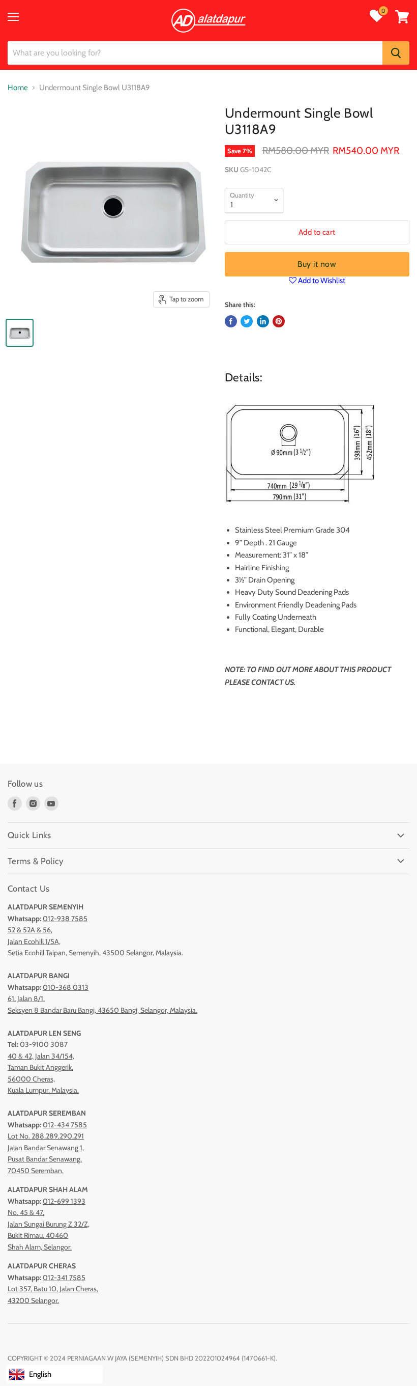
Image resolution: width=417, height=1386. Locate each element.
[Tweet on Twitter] (247, 321)
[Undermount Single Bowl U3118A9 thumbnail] (20, 333)
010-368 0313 (65, 987)
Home (18, 88)
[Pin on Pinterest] (279, 321)
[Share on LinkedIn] (263, 321)
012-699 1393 (64, 1201)
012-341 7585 (64, 1277)
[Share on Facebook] (231, 321)
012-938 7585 (65, 918)
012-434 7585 (65, 1124)
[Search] (395, 53)
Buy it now (316, 264)
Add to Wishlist (320, 280)
